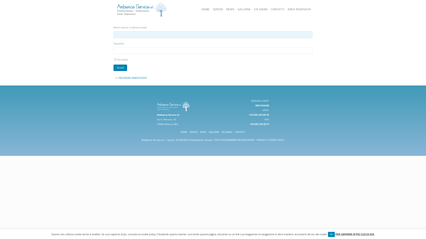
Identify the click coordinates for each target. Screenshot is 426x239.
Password (118, 43)
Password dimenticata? (132, 78)
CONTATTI (240, 132)
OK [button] (331, 234)
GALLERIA (214, 132)
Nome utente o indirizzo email (130, 27)
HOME (184, 132)
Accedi (120, 67)
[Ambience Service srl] (142, 9)
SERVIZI (194, 132)
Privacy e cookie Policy (271, 140)
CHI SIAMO (226, 132)
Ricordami (122, 59)
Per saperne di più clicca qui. (355, 234)
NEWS (203, 132)
